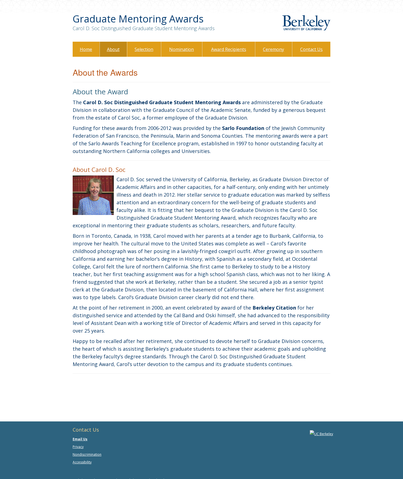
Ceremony (273, 49)
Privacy (78, 446)
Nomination (181, 49)
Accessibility (82, 462)
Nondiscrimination (87, 454)
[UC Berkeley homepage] (321, 433)
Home (86, 49)
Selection (144, 49)
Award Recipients (228, 49)
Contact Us (311, 49)
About (113, 49)
